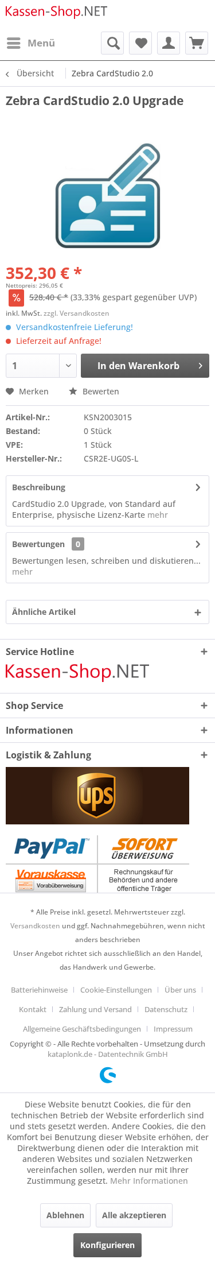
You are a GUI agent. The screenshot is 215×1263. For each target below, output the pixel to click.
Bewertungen (38, 543)
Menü (41, 42)
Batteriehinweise (39, 990)
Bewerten (99, 391)
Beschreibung (38, 487)
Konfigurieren (107, 1244)
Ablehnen (65, 1215)
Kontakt (32, 1009)
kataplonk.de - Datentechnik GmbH (108, 1054)
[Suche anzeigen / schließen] (112, 43)
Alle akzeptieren (134, 1215)
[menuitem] (30, 43)
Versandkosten (35, 926)
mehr (156, 514)
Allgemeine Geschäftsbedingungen (82, 1029)
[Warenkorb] (196, 43)
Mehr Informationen (149, 1180)
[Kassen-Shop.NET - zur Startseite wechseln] (57, 16)
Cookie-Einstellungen (116, 990)
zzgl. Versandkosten (77, 313)
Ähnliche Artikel (44, 611)
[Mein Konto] (168, 43)
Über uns (180, 990)
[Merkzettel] (140, 43)
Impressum (173, 1029)
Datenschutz (165, 1009)
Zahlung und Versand (95, 1009)
